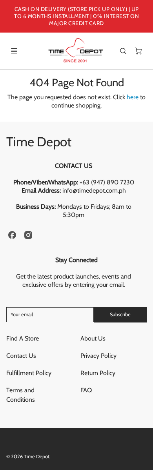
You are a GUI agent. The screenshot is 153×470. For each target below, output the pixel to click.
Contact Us (21, 355)
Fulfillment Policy (28, 373)
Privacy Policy (98, 355)
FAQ (86, 390)
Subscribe (120, 314)
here (132, 97)
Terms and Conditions (20, 394)
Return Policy (97, 373)
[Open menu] (14, 51)
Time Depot (38, 141)
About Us (93, 338)
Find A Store (22, 338)
